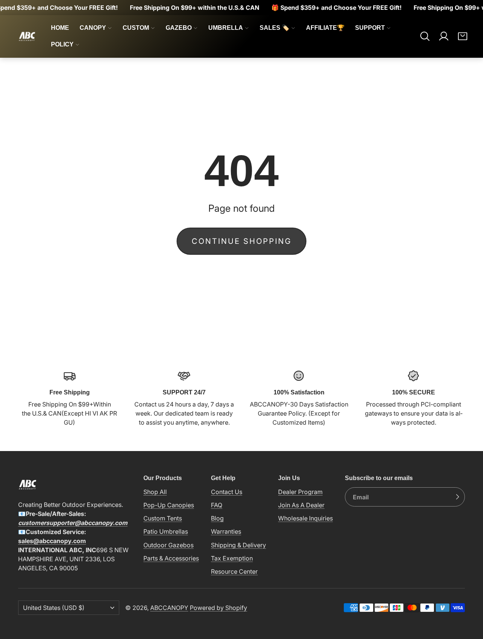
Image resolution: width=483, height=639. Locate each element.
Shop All (155, 492)
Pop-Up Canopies (168, 505)
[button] (425, 36)
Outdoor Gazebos (168, 545)
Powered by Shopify (218, 607)
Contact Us (226, 492)
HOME (60, 28)
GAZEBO (179, 28)
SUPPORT (370, 28)
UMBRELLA (225, 28)
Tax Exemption (232, 558)
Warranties (226, 531)
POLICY (62, 44)
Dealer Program (300, 492)
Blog (217, 518)
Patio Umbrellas (165, 531)
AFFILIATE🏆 (325, 28)
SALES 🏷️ (274, 28)
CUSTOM (136, 28)
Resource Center (234, 571)
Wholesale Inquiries (305, 518)
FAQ (216, 505)
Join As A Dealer (301, 505)
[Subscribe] (457, 497)
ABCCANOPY (169, 607)
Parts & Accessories (171, 558)
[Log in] (443, 36)
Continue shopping (242, 241)
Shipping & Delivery (238, 545)
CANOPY (93, 28)
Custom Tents (162, 518)
